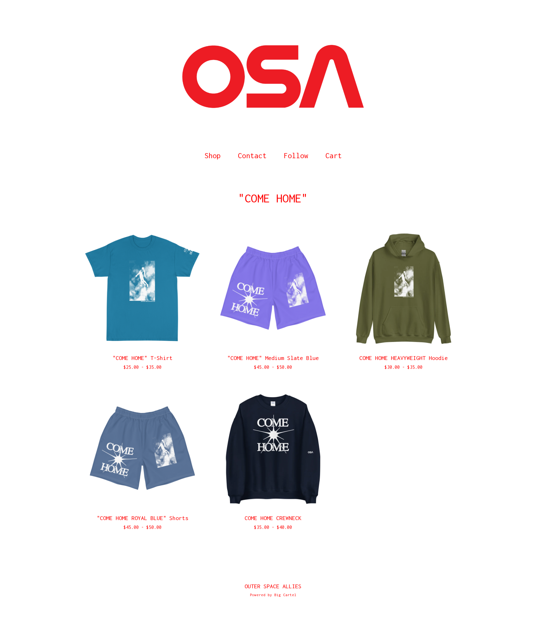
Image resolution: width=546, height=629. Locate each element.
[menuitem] (213, 156)
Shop (212, 156)
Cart (335, 155)
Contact (252, 156)
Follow (296, 156)
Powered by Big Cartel (273, 595)
